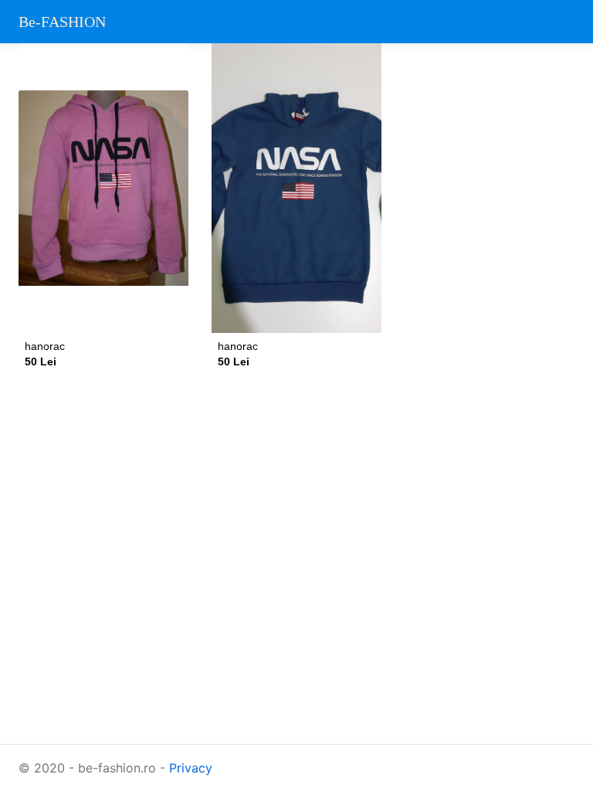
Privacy (190, 768)
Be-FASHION (62, 21)
